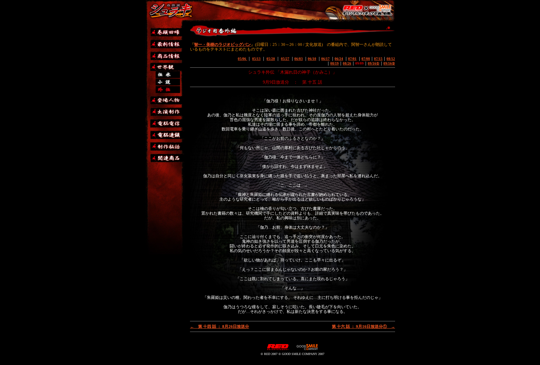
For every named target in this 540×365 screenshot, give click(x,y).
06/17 (325, 59)
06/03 (298, 59)
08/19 (334, 63)
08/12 (391, 59)
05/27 (285, 59)
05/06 (242, 59)
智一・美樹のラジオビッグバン (222, 44)
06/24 (339, 59)
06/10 (312, 59)
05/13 (256, 59)
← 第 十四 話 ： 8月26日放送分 (219, 326)
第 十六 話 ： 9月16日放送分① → (363, 326)
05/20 (271, 59)
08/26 (347, 63)
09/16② (389, 63)
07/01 (352, 59)
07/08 (366, 59)
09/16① (373, 63)
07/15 (378, 59)
